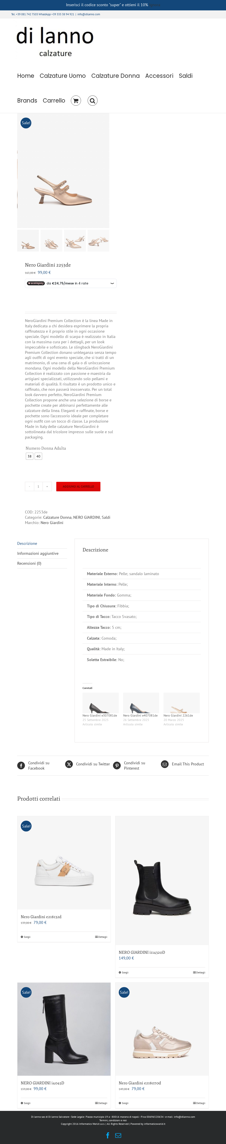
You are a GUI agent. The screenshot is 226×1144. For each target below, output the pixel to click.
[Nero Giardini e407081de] (141, 703)
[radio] (29, 456)
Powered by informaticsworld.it (147, 1123)
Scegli (27, 936)
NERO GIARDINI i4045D (42, 1083)
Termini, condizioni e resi (113, 1120)
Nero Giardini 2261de (178, 715)
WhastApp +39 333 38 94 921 (56, 14)
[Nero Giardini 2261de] (182, 703)
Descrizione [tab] (27, 543)
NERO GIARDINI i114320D (142, 952)
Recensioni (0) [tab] (29, 563)
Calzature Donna (57, 517)
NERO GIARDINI (86, 517)
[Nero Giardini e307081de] (101, 703)
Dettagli (102, 936)
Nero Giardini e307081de (100, 715)
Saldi (106, 517)
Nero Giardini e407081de (140, 715)
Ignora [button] (154, 4)
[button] (92, 100)
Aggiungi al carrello (78, 486)
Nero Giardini (52, 522)
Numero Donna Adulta (46, 448)
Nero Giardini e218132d (41, 916)
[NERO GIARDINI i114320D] (162, 880)
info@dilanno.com (88, 14)
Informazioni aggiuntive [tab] (37, 553)
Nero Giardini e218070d (140, 1083)
